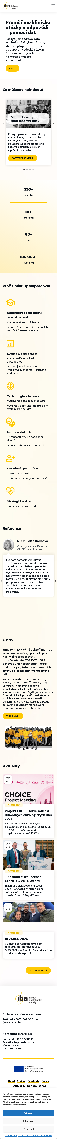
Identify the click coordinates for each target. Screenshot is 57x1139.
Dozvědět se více (22, 158)
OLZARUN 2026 (16, 938)
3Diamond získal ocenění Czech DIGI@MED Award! (24, 878)
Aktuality (14, 805)
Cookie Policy (11, 1135)
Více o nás (12, 716)
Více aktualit (37, 970)
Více (11, 68)
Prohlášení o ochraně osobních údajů (35, 1135)
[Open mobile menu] (53, 6)
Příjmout (28, 1113)
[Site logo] (10, 6)
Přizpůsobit (29, 1129)
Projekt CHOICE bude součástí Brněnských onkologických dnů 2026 (28, 815)
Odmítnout (28, 1121)
